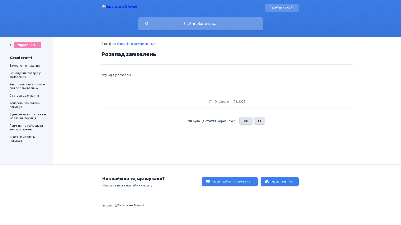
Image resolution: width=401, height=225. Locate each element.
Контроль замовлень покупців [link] (25, 105)
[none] (119, 7)
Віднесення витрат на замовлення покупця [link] (28, 116)
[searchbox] (200, 23)
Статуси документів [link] (24, 95)
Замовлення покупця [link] (25, 65)
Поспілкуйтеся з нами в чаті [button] (232, 181)
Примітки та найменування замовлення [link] (27, 127)
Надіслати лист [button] (282, 181)
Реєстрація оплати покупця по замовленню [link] (27, 86)
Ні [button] (259, 120)
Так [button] (246, 120)
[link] (25, 45)
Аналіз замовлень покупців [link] (22, 138)
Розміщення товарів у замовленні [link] (25, 75)
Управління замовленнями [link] (136, 43)
